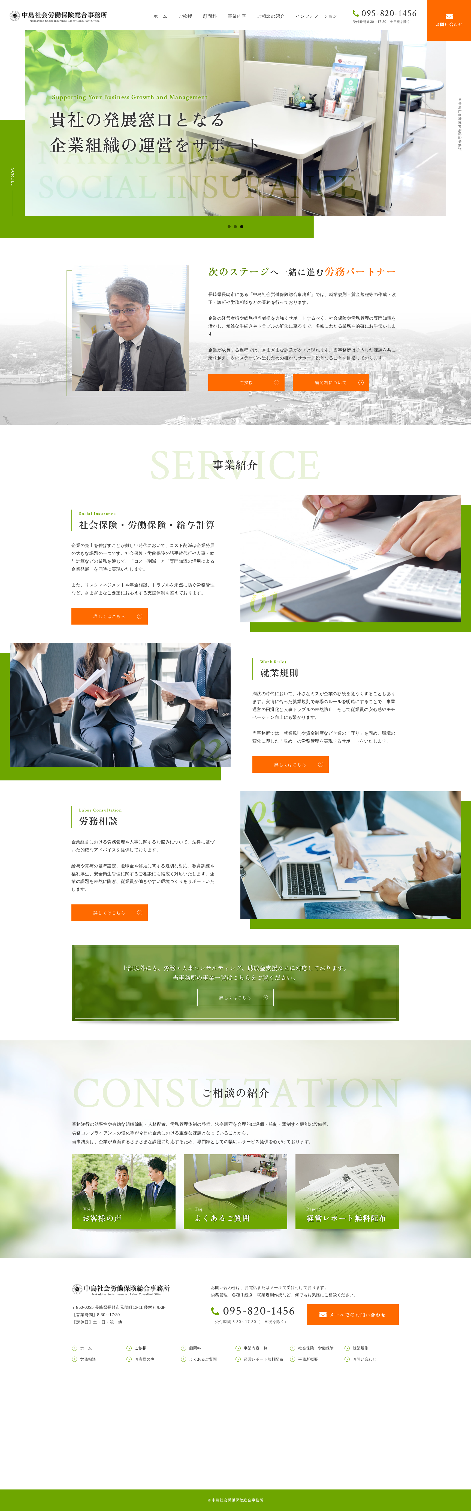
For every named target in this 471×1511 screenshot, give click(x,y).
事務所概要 (308, 1359)
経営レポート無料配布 (263, 1359)
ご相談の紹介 (271, 16)
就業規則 (361, 1348)
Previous (31, 121)
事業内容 (237, 16)
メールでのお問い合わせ (357, 1314)
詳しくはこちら (109, 616)
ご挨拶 (185, 16)
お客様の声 (145, 1359)
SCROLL (13, 177)
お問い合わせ (449, 24)
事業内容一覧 (255, 1348)
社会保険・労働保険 (316, 1348)
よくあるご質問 (203, 1359)
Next (439, 121)
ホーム (160, 16)
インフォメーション (316, 16)
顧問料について (331, 382)
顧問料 (210, 16)
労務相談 (88, 1359)
